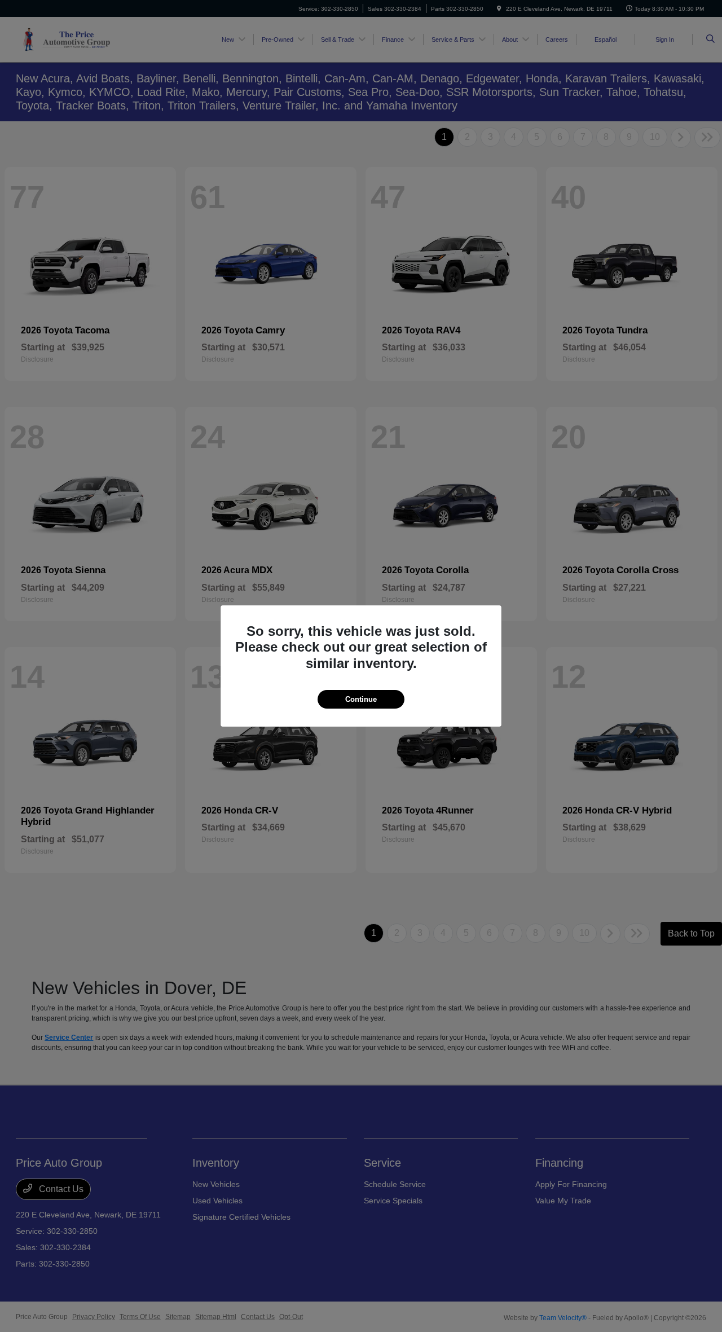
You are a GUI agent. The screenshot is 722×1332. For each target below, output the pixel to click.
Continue (361, 699)
